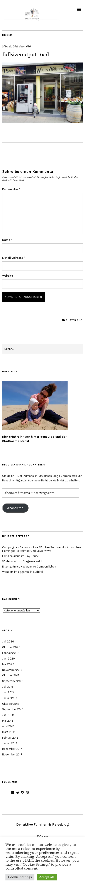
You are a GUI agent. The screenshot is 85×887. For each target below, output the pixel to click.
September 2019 (12, 681)
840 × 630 (25, 46)
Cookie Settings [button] (20, 877)
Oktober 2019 (10, 675)
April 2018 (8, 726)
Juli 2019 (7, 686)
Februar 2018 (10, 737)
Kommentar (11, 189)
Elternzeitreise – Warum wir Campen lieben (29, 566)
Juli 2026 (8, 641)
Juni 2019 (8, 692)
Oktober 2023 (11, 647)
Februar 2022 (10, 652)
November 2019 (12, 670)
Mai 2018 (8, 720)
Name (7, 239)
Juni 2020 (8, 658)
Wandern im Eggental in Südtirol (22, 571)
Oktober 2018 (11, 703)
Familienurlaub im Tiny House (20, 556)
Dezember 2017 (12, 748)
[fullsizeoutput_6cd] (42, 122)
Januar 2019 (9, 698)
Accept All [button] (46, 877)
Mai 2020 (8, 664)
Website (7, 275)
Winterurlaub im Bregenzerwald (22, 561)
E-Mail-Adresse (13, 257)
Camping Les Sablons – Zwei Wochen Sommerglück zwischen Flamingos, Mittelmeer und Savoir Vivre (41, 549)
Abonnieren (15, 508)
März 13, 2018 (10, 46)
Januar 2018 (9, 743)
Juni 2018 (8, 715)
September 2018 (13, 709)
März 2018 (8, 732)
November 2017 (12, 754)
